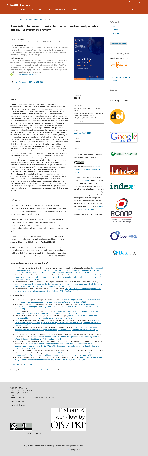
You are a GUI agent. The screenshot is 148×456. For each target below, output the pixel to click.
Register (131, 2)
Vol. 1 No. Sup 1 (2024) (34, 19)
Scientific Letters (18, 5)
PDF (78, 87)
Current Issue (36, 9)
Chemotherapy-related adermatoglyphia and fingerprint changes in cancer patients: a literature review (55, 305)
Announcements (61, 9)
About (9, 9)
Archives (48, 9)
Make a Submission (118, 43)
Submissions (22, 9)
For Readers (114, 26)
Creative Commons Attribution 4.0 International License (87, 169)
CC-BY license (84, 180)
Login (139, 2)
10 (27, 365)
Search (136, 9)
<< (11, 365)
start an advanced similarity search (34, 370)
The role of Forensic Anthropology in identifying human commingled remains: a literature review (57, 321)
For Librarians (114, 33)
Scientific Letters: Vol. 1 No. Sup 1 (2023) (70, 302)
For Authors (114, 30)
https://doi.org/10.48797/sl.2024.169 (28, 82)
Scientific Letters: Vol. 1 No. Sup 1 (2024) (73, 272)
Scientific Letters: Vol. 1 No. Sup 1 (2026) (62, 291)
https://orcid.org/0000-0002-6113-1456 (25, 74)
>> (31, 365)
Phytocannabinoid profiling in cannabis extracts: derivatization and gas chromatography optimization (56, 328)
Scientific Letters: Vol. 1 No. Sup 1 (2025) (56, 318)
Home (12, 19)
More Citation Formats (83, 122)
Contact (75, 9)
